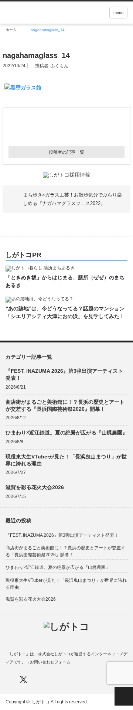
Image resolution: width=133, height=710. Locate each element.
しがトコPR (23, 255)
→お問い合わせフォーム (48, 662)
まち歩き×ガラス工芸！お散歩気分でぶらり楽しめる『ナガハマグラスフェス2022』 (72, 199)
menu (118, 12)
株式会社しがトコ (54, 654)
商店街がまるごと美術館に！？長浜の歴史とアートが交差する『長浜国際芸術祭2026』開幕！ (65, 405)
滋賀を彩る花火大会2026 (35, 487)
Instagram (37, 679)
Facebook (9, 679)
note (52, 679)
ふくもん (59, 65)
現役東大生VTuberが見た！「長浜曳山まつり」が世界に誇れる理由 (66, 460)
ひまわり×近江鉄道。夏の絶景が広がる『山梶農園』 (66, 433)
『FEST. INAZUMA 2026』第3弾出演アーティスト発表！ (64, 374)
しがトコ (41, 701)
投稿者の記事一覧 (66, 152)
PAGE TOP (124, 696)
